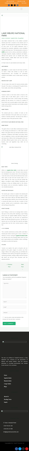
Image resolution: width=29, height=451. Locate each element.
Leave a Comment (6, 38)
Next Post (22, 265)
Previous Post (9, 265)
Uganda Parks (14, 38)
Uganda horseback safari (21, 235)
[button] (21, 9)
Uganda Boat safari (11, 170)
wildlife (3, 52)
